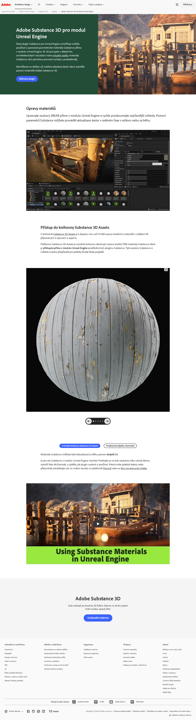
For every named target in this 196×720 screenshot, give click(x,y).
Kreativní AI (9, 650)
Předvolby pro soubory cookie (157, 711)
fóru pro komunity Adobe (134, 468)
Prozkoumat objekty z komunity (120, 446)
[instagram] (33, 711)
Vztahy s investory (169, 673)
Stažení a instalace (130, 653)
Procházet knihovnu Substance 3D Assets (80, 446)
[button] (177, 4)
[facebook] (28, 711)
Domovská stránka (8, 11)
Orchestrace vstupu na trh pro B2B (56, 665)
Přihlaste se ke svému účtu (172, 650)
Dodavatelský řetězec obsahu (54, 653)
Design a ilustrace (11, 657)
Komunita (77, 4)
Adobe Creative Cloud (26, 11)
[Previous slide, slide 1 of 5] (89, 421)
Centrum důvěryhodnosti (172, 681)
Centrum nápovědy (130, 650)
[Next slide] (107, 421)
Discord (107, 468)
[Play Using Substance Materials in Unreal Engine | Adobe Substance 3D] (98, 523)
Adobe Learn (127, 661)
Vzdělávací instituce (91, 650)
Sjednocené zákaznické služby (54, 657)
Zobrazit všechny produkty (14, 681)
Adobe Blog (167, 692)
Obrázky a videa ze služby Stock (16, 677)
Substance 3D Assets (64, 234)
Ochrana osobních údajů (122, 711)
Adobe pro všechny (169, 688)
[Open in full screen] (166, 269)
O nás (165, 653)
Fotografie (8, 653)
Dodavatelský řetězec (170, 677)
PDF (6, 665)
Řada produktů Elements (13, 673)
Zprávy (165, 665)
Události (166, 661)
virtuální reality (60, 55)
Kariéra (165, 657)
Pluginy (54, 11)
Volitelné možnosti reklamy (181, 715)
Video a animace (10, 661)
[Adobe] (6, 4)
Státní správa (88, 657)
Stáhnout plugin (27, 78)
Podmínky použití (139, 711)
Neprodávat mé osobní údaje (180, 711)
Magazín (63, 4)
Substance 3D (43, 11)
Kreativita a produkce (51, 661)
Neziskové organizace (91, 653)
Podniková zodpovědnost (171, 669)
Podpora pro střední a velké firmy (135, 665)
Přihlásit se (187, 4)
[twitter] (38, 711)
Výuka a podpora (95, 4)
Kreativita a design (22, 4)
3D (39, 4)
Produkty (49, 4)
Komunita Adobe (129, 657)
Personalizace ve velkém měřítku (56, 650)
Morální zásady (168, 684)
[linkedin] (43, 711)
